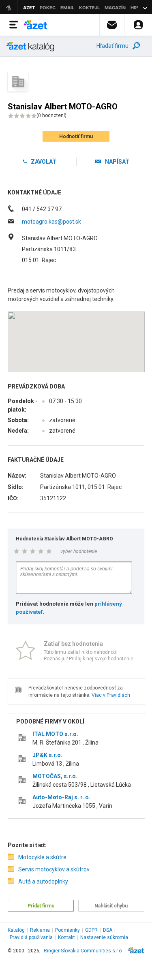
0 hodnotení (51, 115)
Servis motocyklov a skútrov (54, 869)
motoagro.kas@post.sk (51, 221)
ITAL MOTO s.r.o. (55, 734)
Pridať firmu (41, 906)
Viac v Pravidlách (111, 695)
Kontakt (66, 937)
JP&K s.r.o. (47, 755)
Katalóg (16, 930)
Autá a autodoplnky (43, 881)
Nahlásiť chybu (111, 906)
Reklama (40, 930)
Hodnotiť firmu (76, 136)
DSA (107, 930)
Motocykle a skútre (42, 857)
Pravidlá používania (31, 937)
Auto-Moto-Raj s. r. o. (61, 797)
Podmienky (67, 930)
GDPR (91, 930)
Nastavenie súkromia (104, 937)
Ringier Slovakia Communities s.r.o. (83, 951)
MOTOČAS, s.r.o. (54, 776)
